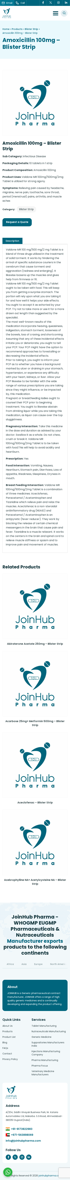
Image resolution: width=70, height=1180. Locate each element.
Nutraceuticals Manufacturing (49, 1031)
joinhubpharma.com (50, 1175)
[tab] (12, 241)
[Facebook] (43, 3)
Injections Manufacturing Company (46, 1053)
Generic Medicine (41, 1037)
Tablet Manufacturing (44, 1025)
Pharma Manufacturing (45, 1060)
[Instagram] (58, 3)
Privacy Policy (10, 1059)
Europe (38, 964)
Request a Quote (17, 222)
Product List (9, 1037)
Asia (24, 964)
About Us (7, 1025)
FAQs (5, 1048)
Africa (10, 964)
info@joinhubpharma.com (23, 1141)
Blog (4, 1042)
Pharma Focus (40, 1065)
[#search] (64, 13)
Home (5, 29)
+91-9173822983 (21, 1129)
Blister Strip (31, 29)
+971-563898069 (22, 1135)
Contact (7, 1053)
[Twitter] (51, 3)
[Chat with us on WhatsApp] (7, 1172)
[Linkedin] (66, 3)
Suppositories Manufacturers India (48, 1044)
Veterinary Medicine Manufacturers (43, 1073)
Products (17, 29)
